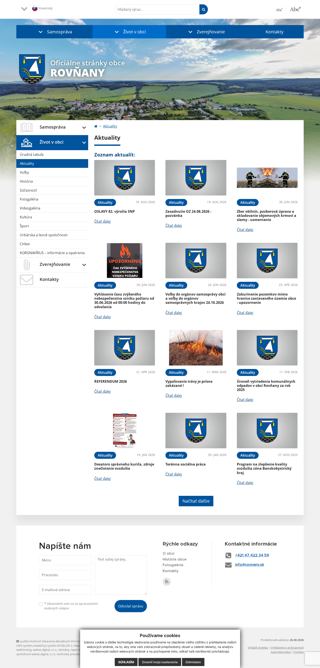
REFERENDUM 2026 (110, 381)
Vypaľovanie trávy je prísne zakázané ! (188, 383)
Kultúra (26, 217)
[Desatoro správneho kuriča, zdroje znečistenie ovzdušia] (124, 430)
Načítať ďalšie (196, 501)
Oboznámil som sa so (71, 606)
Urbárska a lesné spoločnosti (43, 235)
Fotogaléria (29, 199)
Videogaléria (30, 208)
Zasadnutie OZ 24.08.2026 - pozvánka (188, 213)
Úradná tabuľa (32, 154)
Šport (24, 226)
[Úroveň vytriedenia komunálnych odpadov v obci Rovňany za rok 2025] (267, 347)
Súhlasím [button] (126, 662)
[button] (54, 31)
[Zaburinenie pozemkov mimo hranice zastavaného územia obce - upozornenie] (267, 260)
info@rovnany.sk (249, 565)
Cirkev (25, 243)
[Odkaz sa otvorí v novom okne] (167, 582)
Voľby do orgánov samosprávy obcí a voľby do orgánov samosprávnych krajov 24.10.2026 (195, 298)
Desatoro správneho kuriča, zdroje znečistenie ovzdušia (124, 466)
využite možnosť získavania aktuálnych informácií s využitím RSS (61, 641)
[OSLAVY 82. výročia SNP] (124, 177)
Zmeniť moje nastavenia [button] (160, 662)
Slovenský (44, 8)
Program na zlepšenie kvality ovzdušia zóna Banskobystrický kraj (264, 468)
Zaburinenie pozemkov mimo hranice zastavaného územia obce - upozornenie (266, 298)
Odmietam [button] (193, 662)
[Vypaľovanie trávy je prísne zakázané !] (195, 347)
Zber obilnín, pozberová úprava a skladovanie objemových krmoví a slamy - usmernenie (266, 215)
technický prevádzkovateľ (73, 654)
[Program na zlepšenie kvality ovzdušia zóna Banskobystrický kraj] (267, 430)
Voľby (24, 172)
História (26, 181)
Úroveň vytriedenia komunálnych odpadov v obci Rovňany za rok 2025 (266, 385)
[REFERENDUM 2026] (124, 347)
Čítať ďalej (102, 221)
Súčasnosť (28, 190)
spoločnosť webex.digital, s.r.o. (36, 654)
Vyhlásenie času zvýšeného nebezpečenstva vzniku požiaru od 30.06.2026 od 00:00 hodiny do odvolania (124, 300)
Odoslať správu (130, 606)
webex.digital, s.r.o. (45, 650)
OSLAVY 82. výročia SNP (114, 211)
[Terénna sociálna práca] (195, 430)
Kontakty (274, 32)
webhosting (24, 650)
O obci (168, 554)
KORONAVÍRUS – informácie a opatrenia (52, 252)
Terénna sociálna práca (185, 464)
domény (64, 650)
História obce (175, 559)
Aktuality (27, 163)
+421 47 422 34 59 (252, 555)
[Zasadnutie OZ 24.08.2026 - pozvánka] (195, 177)
